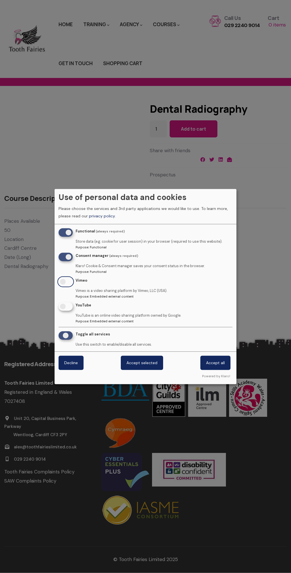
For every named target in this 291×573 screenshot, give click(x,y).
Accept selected (141, 362)
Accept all (215, 362)
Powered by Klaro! (216, 376)
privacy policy (102, 216)
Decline (71, 362)
